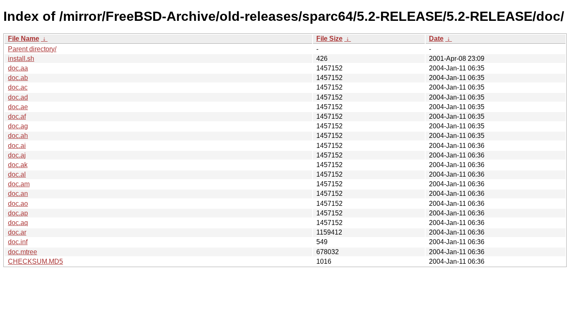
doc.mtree (22, 251)
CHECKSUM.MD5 (35, 261)
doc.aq (18, 222)
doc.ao (18, 203)
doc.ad (18, 97)
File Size (329, 38)
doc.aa (18, 68)
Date (436, 38)
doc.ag (18, 126)
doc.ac (18, 87)
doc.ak (18, 164)
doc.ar (17, 232)
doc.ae (18, 106)
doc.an (18, 193)
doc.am (19, 184)
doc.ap (18, 213)
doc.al (17, 174)
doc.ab (18, 77)
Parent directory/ (32, 48)
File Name (23, 38)
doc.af (17, 116)
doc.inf (18, 241)
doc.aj (17, 155)
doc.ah (18, 135)
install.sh (21, 58)
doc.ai (17, 145)
